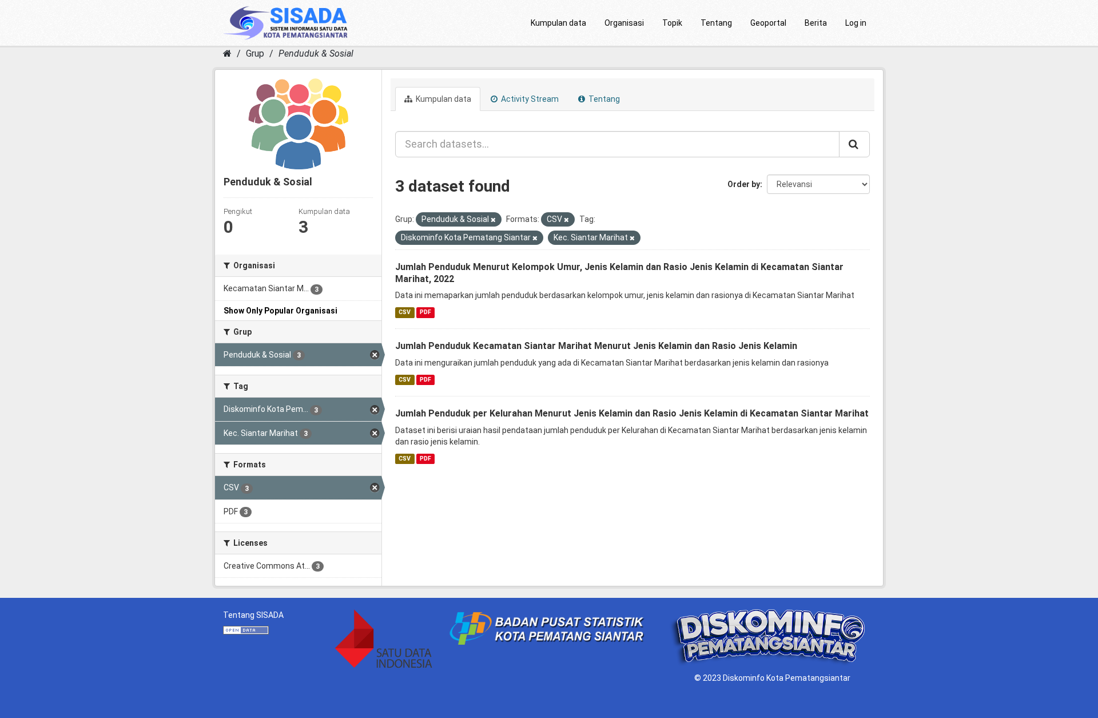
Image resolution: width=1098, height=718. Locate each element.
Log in (855, 22)
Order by (743, 184)
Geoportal (768, 22)
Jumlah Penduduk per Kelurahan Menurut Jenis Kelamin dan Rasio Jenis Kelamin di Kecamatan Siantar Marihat (632, 413)
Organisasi (624, 22)
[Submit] (854, 144)
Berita (816, 22)
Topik (672, 22)
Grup (255, 53)
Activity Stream (529, 99)
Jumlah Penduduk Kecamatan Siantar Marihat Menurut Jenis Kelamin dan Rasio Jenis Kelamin (596, 345)
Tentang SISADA (253, 615)
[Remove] (493, 220)
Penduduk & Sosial (316, 53)
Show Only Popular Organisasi (280, 310)
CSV (405, 312)
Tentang (716, 22)
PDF (425, 312)
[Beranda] (227, 53)
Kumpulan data (558, 22)
